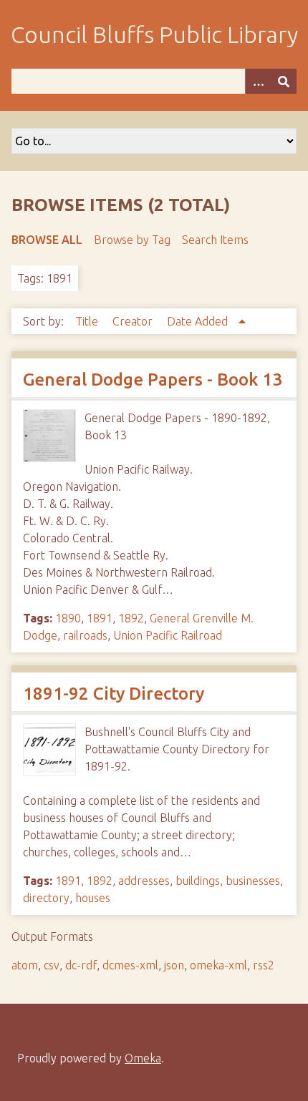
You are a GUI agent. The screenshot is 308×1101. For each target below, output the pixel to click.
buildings (197, 880)
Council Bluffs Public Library (154, 34)
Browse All (46, 239)
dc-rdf (81, 965)
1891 (99, 618)
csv (51, 965)
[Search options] (258, 81)
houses (92, 897)
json (174, 965)
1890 (68, 618)
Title (88, 321)
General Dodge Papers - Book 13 (152, 379)
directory (46, 897)
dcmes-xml (130, 965)
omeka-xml (218, 965)
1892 (131, 618)
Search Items (215, 239)
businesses (253, 880)
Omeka (143, 1058)
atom (24, 965)
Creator (133, 321)
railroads (85, 635)
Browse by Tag (132, 239)
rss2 (263, 965)
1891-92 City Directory (113, 693)
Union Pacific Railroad (167, 635)
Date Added (199, 321)
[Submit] (284, 81)
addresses (144, 880)
